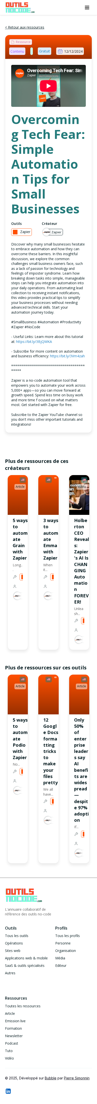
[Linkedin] (8, 1091)
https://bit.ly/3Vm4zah (67, 356)
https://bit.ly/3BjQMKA (34, 341)
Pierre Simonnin (77, 1078)
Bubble (50, 1078)
